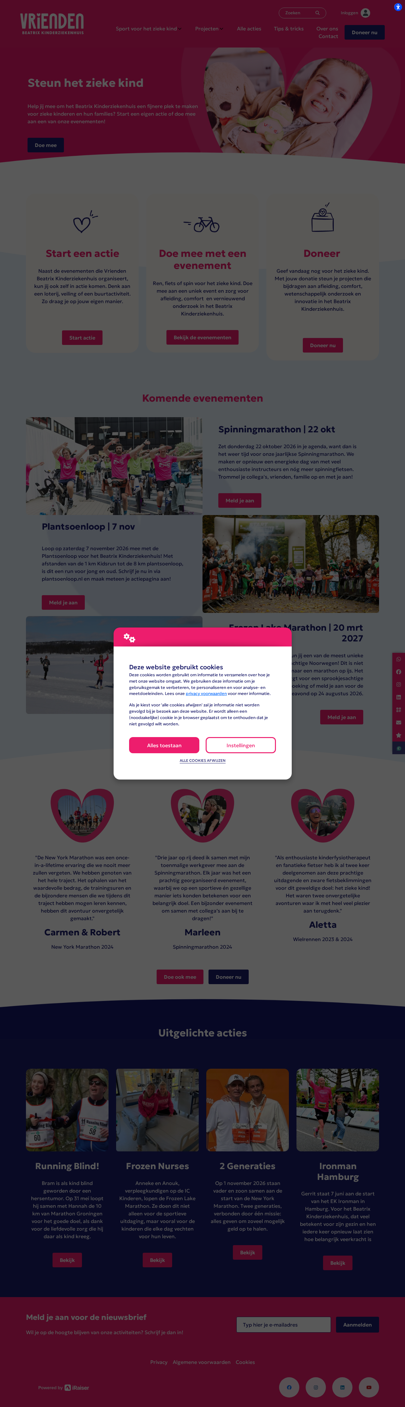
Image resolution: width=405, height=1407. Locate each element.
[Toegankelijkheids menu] (398, 7)
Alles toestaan (164, 745)
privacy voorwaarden (206, 693)
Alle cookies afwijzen (203, 760)
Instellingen (241, 745)
